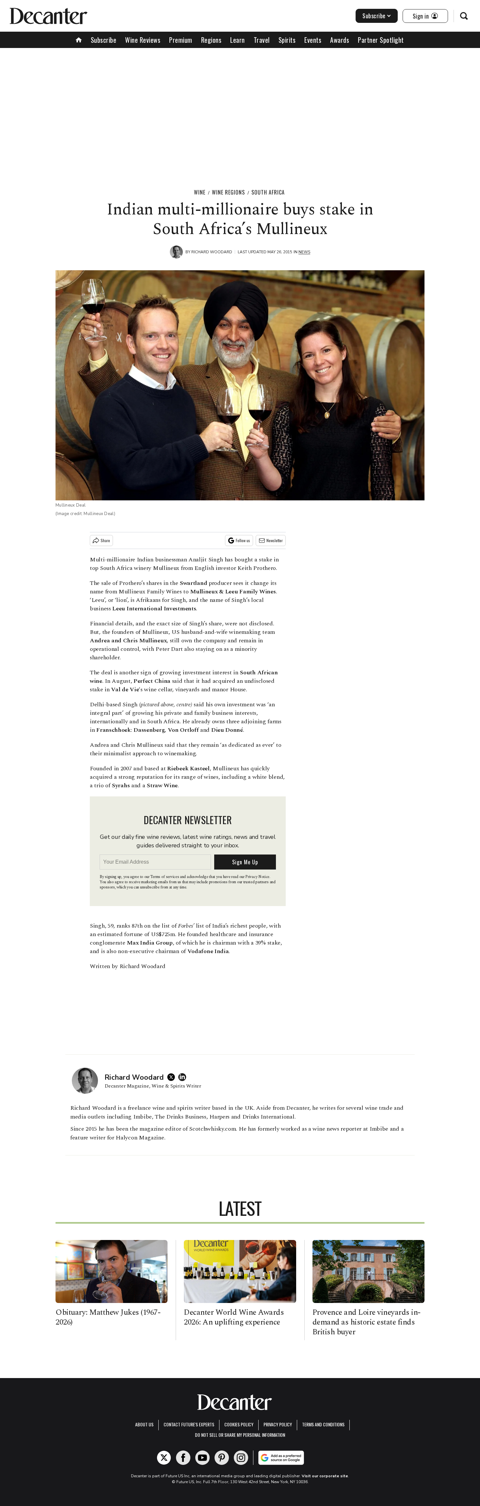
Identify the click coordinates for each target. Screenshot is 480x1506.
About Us (144, 1424)
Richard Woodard (211, 252)
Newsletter (274, 540)
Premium (180, 40)
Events (312, 40)
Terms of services (165, 877)
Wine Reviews (142, 40)
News (304, 252)
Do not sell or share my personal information (240, 1434)
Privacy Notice (257, 877)
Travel (262, 40)
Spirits (287, 40)
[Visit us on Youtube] (202, 1458)
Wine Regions (228, 192)
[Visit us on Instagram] (241, 1458)
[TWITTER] (172, 1077)
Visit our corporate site (325, 1476)
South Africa (268, 192)
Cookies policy (238, 1424)
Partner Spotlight (381, 40)
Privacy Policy (278, 1424)
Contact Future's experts (189, 1424)
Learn (237, 40)
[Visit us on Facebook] (183, 1458)
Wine (199, 192)
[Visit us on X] (164, 1458)
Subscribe (374, 15)
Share (105, 540)
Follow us (243, 540)
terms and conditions (323, 1424)
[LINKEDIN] (183, 1077)
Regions (211, 40)
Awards (339, 40)
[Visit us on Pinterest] (222, 1458)
